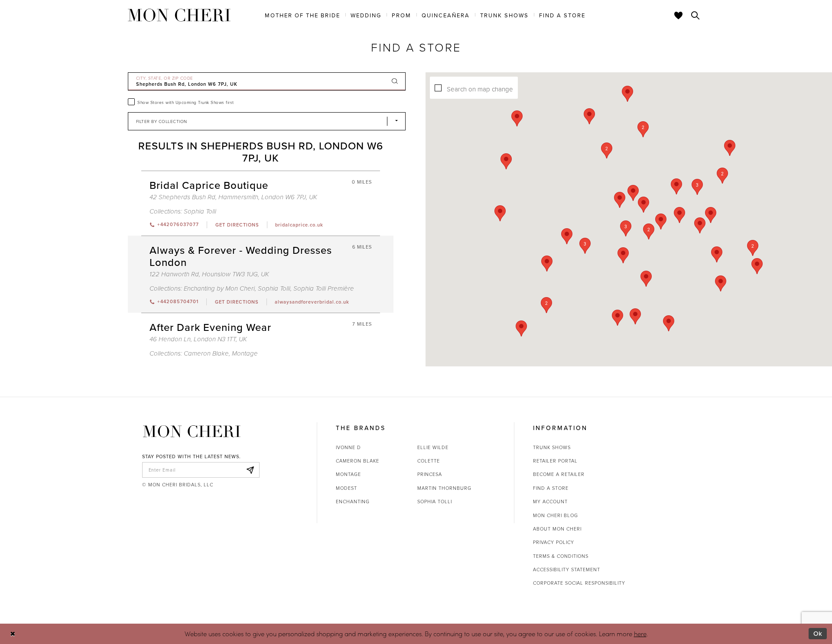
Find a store (551, 488)
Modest (346, 488)
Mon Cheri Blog (555, 515)
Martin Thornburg (444, 488)
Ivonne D (348, 447)
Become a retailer (559, 474)
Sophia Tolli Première (323, 288)
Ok (817, 633)
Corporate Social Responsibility (579, 582)
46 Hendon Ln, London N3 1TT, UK (198, 339)
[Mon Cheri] (191, 431)
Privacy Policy (553, 542)
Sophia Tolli (200, 211)
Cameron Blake (206, 353)
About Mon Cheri (557, 528)
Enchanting (353, 501)
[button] (625, 228)
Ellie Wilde (432, 447)
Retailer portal (555, 460)
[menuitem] (302, 14)
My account (550, 501)
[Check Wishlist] (678, 15)
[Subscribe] (250, 470)
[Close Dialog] (12, 633)
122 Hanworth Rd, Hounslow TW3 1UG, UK (209, 274)
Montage (245, 353)
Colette (428, 460)
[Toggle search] (695, 15)
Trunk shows (552, 447)
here (640, 633)
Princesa (429, 474)
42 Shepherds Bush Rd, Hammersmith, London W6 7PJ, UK (233, 197)
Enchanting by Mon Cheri (219, 288)
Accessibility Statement (566, 569)
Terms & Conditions (560, 556)
